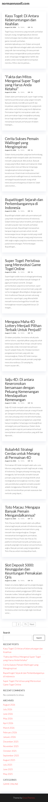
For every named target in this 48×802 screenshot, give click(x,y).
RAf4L (23, 27)
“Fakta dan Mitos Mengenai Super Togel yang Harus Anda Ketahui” (22, 82)
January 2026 (9, 737)
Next (32, 624)
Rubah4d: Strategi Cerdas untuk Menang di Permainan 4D (22, 453)
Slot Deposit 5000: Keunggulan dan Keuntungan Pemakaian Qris (23, 571)
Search (6, 632)
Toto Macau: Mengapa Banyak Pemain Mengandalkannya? (22, 511)
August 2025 (9, 760)
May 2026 (8, 718)
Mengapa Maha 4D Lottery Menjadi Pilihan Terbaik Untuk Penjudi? (23, 325)
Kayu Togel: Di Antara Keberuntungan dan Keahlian (22, 20)
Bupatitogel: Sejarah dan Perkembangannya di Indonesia (24, 203)
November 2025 (11, 746)
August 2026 (9, 704)
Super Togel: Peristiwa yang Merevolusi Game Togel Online (23, 264)
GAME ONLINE (10, 784)
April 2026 (8, 723)
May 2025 (8, 774)
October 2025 (9, 750)
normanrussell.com (15, 3)
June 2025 (8, 769)
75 (25, 624)
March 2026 (9, 727)
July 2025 (7, 764)
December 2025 (10, 741)
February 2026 (10, 732)
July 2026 (7, 709)
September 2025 (11, 755)
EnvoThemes (29, 797)
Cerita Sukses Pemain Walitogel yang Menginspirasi (22, 142)
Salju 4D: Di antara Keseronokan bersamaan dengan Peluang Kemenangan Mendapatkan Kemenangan (22, 389)
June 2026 (8, 713)
